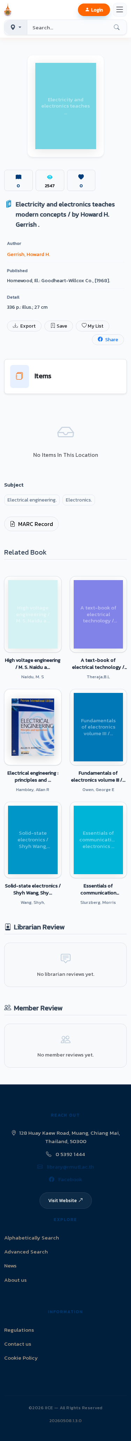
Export (27, 326)
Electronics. (79, 500)
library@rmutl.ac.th (69, 1167)
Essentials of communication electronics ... (98, 889)
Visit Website (62, 1200)
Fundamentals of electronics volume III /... (98, 776)
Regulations (19, 1330)
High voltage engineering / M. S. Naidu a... (32, 664)
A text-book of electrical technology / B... (98, 664)
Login (97, 9)
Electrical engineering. (32, 500)
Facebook (69, 1179)
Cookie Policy (21, 1358)
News (10, 1265)
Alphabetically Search (31, 1238)
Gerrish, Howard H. (28, 254)
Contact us (17, 1344)
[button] (9, 9)
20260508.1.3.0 (65, 1420)
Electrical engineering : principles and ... (32, 776)
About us (15, 1280)
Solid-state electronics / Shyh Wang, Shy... (33, 889)
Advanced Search (26, 1252)
